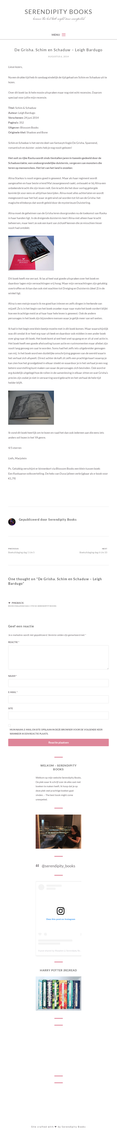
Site (10, 708)
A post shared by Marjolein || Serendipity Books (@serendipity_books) (71, 950)
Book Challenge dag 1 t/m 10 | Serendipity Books (32, 606)
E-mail (13, 692)
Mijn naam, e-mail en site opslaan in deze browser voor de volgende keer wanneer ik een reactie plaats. (56, 731)
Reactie (13, 642)
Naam (12, 676)
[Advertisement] (58, 1051)
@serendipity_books (58, 866)
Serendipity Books (58, 11)
